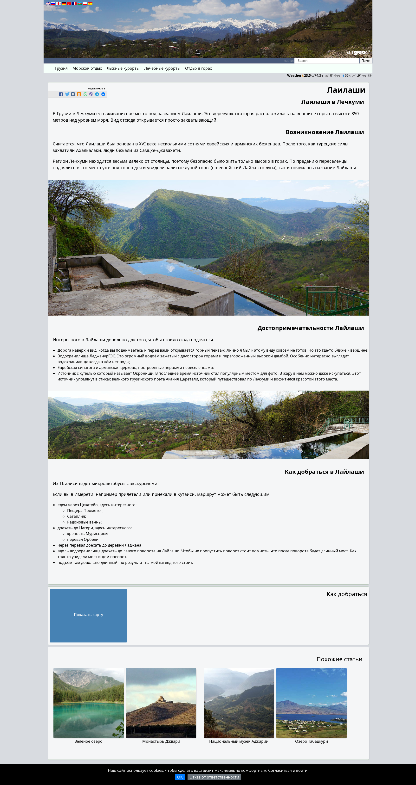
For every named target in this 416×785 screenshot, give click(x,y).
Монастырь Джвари (161, 741)
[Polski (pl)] (85, 3)
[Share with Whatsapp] (85, 94)
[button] (61, 94)
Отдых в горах (198, 68)
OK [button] (180, 777)
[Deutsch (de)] (64, 3)
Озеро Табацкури (311, 741)
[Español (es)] (90, 3)
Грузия (61, 68)
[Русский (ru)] (53, 3)
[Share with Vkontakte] (73, 94)
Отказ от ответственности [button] (214, 777)
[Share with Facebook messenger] (103, 94)
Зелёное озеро (89, 741)
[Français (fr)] (74, 3)
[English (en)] (48, 3)
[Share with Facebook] (61, 94)
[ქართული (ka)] (58, 3)
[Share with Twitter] (67, 94)
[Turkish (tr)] (69, 3)
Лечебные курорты (162, 68)
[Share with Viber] (91, 94)
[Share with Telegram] (97, 94)
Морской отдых (87, 68)
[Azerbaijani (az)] (80, 3)
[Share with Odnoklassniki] (79, 94)
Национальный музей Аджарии (238, 741)
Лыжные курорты (123, 68)
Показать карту (88, 614)
